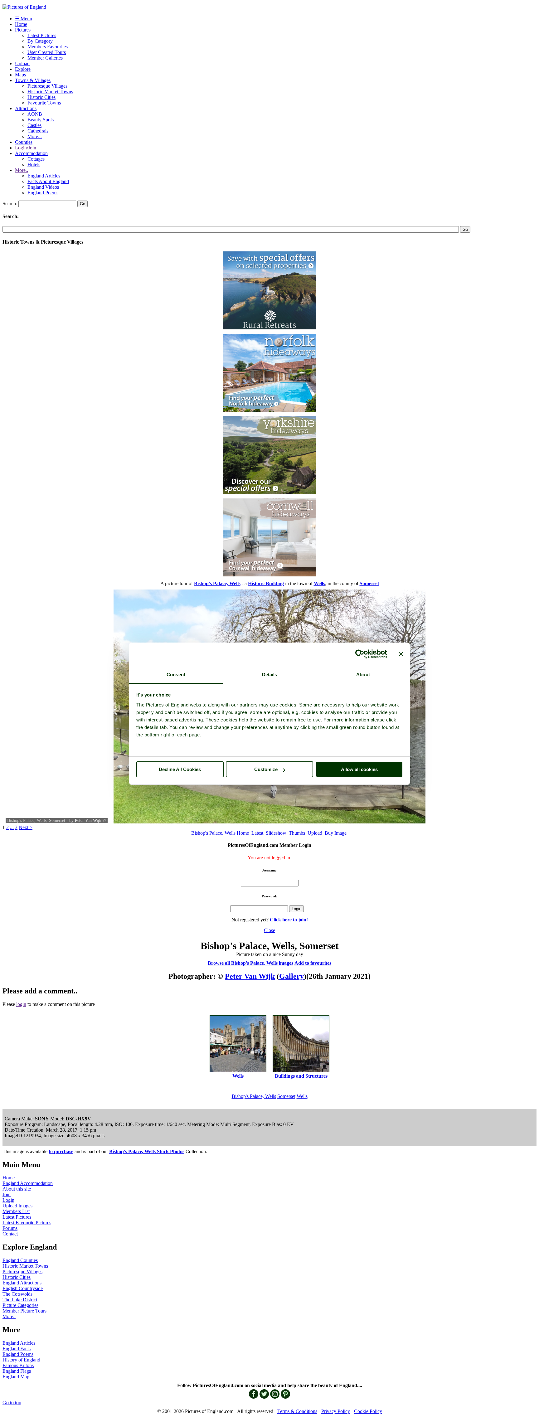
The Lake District (19, 1299)
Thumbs (297, 833)
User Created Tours (46, 52)
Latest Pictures (41, 35)
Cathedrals (37, 130)
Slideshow (276, 833)
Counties (23, 142)
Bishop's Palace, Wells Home (220, 833)
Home (21, 24)
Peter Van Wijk (88, 820)
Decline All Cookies (180, 769)
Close (269, 930)
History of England (21, 1359)
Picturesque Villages (47, 86)
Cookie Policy (368, 1411)
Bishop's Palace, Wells (254, 1096)
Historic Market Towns (50, 91)
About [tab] (363, 674)
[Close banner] (401, 654)
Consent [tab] (176, 674)
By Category (40, 41)
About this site (16, 1189)
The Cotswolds (17, 1294)
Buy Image (336, 833)
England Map (15, 1376)
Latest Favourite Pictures (26, 1222)
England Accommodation (27, 1183)
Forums (9, 1228)
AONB (34, 114)
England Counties (20, 1260)
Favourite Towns (44, 102)
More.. (21, 170)
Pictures (23, 29)
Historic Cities (41, 97)
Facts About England (48, 181)
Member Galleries (45, 58)
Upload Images (17, 1205)
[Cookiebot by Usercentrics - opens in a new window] (360, 654)
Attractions (25, 108)
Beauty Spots (40, 119)
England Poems (42, 192)
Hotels (33, 164)
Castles (34, 125)
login (21, 1004)
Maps (20, 74)
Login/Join (25, 147)
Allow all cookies (359, 769)
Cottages (36, 159)
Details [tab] (269, 674)
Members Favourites (47, 46)
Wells (302, 1096)
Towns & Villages (33, 80)
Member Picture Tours (24, 1310)
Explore (23, 69)
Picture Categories (20, 1305)
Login (8, 1200)
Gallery (291, 976)
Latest (257, 833)
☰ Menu (23, 18)
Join (6, 1194)
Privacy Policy (335, 1411)
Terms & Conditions (297, 1411)
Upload (22, 63)
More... (34, 136)
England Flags (16, 1371)
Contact (10, 1233)
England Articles (43, 175)
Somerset (286, 1096)
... (12, 827)
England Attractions (21, 1282)
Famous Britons (18, 1365)
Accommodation (31, 153)
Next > (25, 827)
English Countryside (22, 1288)
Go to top (11, 1402)
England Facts (16, 1348)
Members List (16, 1211)
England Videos (43, 187)
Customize (266, 769)
